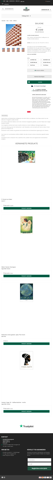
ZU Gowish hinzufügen (40, 86)
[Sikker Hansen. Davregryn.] (26, 239)
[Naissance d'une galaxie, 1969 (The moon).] (26, 307)
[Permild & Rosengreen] (26, 9)
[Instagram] (4, 477)
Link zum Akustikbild (31, 54)
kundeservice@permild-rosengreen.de (11, 444)
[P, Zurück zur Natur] (26, 172)
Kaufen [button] (40, 82)
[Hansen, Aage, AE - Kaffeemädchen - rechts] (26, 375)
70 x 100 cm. (45, 65)
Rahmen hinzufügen (39, 76)
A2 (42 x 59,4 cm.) (47, 62)
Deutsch (48, 1)
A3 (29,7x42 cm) (33, 62)
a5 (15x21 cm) (33, 59)
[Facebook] (2, 477)
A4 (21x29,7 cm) (46, 59)
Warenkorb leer (45, 9)
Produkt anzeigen (26, 208)
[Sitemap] (51, 473)
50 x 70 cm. (32, 65)
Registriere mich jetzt (39, 468)
